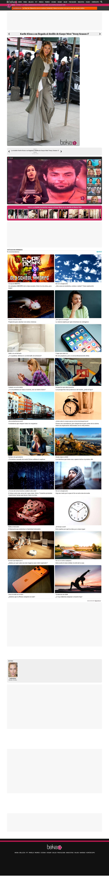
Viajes (76, 853)
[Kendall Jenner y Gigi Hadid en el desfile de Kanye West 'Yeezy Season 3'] (84, 214)
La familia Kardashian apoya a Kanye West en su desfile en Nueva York (43, 5)
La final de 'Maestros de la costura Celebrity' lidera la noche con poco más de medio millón (48, 8)
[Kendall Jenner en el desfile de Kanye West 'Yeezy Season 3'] (74, 214)
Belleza (22, 853)
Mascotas (69, 853)
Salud (54, 853)
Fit (27, 853)
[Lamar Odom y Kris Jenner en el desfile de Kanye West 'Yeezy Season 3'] (53, 214)
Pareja (31, 853)
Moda (17, 853)
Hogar (49, 853)
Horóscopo (90, 853)
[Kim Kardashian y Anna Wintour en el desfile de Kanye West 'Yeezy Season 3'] (33, 214)
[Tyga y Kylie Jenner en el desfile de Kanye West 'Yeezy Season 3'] (63, 214)
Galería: (54, 207)
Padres (37, 853)
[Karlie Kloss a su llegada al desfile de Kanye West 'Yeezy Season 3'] (23, 214)
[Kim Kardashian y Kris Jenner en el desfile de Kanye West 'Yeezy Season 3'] (94, 214)
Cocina (43, 853)
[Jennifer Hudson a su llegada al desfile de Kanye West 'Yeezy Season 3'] (13, 214)
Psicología (61, 853)
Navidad (82, 853)
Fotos (19, 5)
